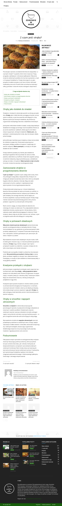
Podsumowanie (8, 103)
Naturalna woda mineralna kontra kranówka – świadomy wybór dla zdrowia (50, 113)
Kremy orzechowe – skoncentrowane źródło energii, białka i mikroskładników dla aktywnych (48, 148)
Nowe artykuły (14, 31)
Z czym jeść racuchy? (8, 363)
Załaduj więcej (50, 157)
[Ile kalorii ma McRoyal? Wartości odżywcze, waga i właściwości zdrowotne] (8, 407)
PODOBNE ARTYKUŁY (8, 385)
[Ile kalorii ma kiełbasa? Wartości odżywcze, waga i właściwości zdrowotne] (21, 392)
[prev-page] (4, 420)
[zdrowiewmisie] (31, 18)
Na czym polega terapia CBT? (50, 82)
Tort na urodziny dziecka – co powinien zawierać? (34, 398)
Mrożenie (43, 2)
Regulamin (38, 504)
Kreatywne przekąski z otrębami (12, 100)
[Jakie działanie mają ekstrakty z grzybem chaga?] (6, 447)
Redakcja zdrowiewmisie (24, 40)
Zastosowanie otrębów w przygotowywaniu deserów (17, 96)
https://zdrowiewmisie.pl (18, 372)
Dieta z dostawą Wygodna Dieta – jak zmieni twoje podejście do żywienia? (49, 61)
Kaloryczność (23, 2)
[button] (57, 2)
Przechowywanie (34, 2)
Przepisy (6, 6)
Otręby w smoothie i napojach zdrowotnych (15, 102)
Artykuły (43, 54)
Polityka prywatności (46, 504)
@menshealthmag (39, 436)
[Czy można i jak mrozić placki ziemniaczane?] (25, 454)
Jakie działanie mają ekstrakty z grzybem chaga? (14, 447)
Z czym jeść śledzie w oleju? (32, 363)
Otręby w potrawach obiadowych (12, 98)
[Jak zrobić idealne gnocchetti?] (25, 447)
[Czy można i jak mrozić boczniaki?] (25, 462)
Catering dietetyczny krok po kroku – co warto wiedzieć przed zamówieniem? (50, 123)
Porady (15, 2)
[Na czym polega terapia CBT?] (8, 392)
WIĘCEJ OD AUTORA (21, 385)
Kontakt (53, 504)
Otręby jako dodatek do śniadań (12, 94)
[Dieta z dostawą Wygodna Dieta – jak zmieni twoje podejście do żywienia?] (6, 455)
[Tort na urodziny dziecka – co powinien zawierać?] (34, 392)
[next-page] (6, 420)
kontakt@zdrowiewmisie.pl (33, 499)
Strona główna (8, 2)
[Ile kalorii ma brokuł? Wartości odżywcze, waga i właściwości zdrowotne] (34, 407)
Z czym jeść (50, 2)
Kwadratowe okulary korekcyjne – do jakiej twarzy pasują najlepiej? (50, 90)
